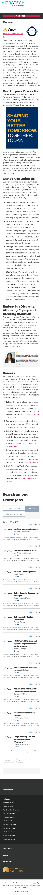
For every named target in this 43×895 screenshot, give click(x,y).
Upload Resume (8, 802)
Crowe (16, 534)
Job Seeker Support (10, 832)
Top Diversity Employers (11, 810)
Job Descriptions (9, 813)
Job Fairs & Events (9, 824)
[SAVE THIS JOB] (39, 525)
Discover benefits (31, 462)
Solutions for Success (10, 817)
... (3, 765)
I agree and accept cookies (21, 891)
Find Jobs (6, 799)
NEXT (20, 760)
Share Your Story (9, 839)
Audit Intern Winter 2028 (25, 550)
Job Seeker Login (9, 828)
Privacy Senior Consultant (25, 667)
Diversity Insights (9, 835)
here (34, 883)
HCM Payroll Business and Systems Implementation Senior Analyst (25, 643)
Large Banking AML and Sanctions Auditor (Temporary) (24, 739)
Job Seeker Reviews (10, 821)
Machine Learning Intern (25, 572)
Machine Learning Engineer (26, 529)
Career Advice (8, 806)
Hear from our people (25, 427)
